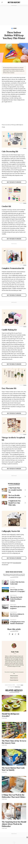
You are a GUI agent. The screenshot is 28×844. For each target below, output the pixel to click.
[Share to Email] (18, 634)
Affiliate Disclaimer (14, 675)
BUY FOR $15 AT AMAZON (14, 413)
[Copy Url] (15, 634)
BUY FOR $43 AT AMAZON (14, 558)
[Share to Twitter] (12, 634)
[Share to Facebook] (9, 634)
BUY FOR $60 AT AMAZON (14, 364)
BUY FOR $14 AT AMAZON (14, 468)
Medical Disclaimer (14, 677)
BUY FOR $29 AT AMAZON (14, 238)
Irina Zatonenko (17, 562)
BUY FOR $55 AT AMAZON (14, 295)
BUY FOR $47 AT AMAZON (14, 182)
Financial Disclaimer (14, 680)
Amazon (24, 148)
